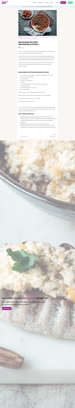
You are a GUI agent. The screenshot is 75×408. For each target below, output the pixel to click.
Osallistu (63, 2)
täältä (51, 75)
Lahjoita (70, 2)
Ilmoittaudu (6, 308)
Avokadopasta (24, 136)
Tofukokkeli (51, 136)
